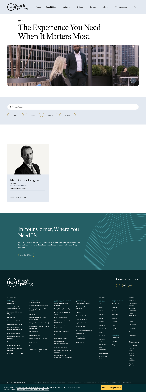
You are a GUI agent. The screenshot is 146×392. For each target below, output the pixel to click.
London (114, 322)
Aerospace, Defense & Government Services (83, 302)
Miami (101, 332)
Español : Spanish (132, 365)
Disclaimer (46, 383)
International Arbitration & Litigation (15, 337)
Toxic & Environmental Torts (16, 354)
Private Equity (33, 331)
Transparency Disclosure (74, 383)
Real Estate (33, 342)
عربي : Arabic (133, 345)
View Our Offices (26, 255)
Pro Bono (132, 328)
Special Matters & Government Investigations (63, 356)
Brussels (114, 307)
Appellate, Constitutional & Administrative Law (16, 307)
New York (102, 336)
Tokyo (114, 345)
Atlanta (101, 304)
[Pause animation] (133, 80)
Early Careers (133, 300)
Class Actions (11, 317)
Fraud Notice (127, 383)
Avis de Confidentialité (58, 383)
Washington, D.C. (103, 357)
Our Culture (132, 324)
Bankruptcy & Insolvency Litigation (15, 313)
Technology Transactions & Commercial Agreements (38, 350)
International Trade (60, 338)
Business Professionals (133, 309)
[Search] (10, 107)
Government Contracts (61, 331)
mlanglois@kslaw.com (18, 188)
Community (132, 332)
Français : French (132, 349)
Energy (78, 312)
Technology (80, 342)
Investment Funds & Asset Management (37, 318)
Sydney (114, 341)
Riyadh (114, 329)
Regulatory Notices (115, 383)
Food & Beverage (81, 319)
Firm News (132, 335)
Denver (101, 322)
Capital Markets (34, 302)
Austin (101, 307)
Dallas (101, 318)
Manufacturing (81, 333)
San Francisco (102, 348)
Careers (131, 297)
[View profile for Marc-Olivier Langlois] (28, 173)
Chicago (102, 314)
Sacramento (103, 344)
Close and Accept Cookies (111, 388)
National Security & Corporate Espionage (61, 342)
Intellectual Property (13, 333)
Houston (102, 325)
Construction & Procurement (38, 306)
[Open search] (136, 7)
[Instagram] (130, 285)
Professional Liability (13, 345)
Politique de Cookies (90, 383)
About (131, 322)
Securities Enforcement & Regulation (62, 351)
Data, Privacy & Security (62, 309)
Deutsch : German (132, 355)
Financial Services (82, 316)
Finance (32, 314)
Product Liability (12, 342)
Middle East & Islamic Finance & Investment (39, 327)
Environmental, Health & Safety (62, 313)
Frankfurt (115, 314)
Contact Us (37, 383)
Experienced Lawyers (133, 304)
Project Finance (34, 335)
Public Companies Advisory (38, 339)
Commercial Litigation (14, 321)
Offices (102, 297)
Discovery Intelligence (14, 324)
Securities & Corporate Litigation (14, 349)
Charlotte (102, 311)
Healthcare (57, 335)
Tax (30, 346)
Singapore (115, 337)
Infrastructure (80, 326)
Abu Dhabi (115, 304)
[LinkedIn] (124, 285)
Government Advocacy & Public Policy (62, 326)
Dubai (114, 311)
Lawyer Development (133, 314)
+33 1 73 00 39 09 (21, 198)
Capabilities (11, 297)
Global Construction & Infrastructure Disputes (14, 328)
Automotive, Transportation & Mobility (85, 307)
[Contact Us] (118, 285)
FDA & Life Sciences (60, 317)
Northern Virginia (102, 340)
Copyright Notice (103, 383)
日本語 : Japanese (132, 360)
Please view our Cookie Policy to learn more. (33, 389)
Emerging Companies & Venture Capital (39, 310)
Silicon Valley (103, 353)
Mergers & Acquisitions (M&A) (39, 323)
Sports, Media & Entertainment (81, 338)
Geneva (114, 318)
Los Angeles (103, 329)
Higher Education (81, 323)
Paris (12, 198)
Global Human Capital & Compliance (62, 321)
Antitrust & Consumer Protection (14, 302)
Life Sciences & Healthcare (85, 330)
